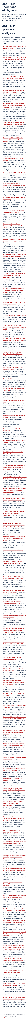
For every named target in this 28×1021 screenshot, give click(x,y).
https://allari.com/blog (6, 1017)
